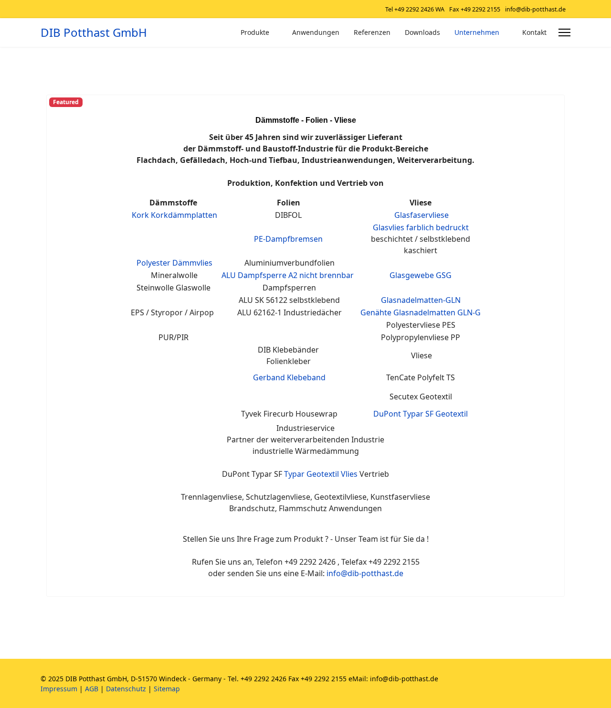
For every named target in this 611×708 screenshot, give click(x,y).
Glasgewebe (412, 275)
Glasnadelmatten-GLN (421, 300)
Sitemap (167, 688)
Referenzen (372, 32)
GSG (444, 275)
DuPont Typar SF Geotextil (420, 413)
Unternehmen (476, 32)
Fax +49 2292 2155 (474, 9)
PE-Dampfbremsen (288, 239)
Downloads (422, 32)
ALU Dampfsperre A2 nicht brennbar (287, 275)
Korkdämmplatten (184, 215)
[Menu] (564, 32)
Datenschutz (126, 688)
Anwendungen (315, 32)
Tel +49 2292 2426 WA (414, 9)
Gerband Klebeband (289, 377)
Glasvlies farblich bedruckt (421, 227)
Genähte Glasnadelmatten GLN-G (420, 312)
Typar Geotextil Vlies (321, 474)
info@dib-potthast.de (535, 9)
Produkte (255, 32)
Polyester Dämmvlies (174, 262)
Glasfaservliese (421, 215)
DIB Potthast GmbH (94, 32)
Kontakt (534, 32)
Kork (141, 215)
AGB (91, 688)
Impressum (59, 688)
